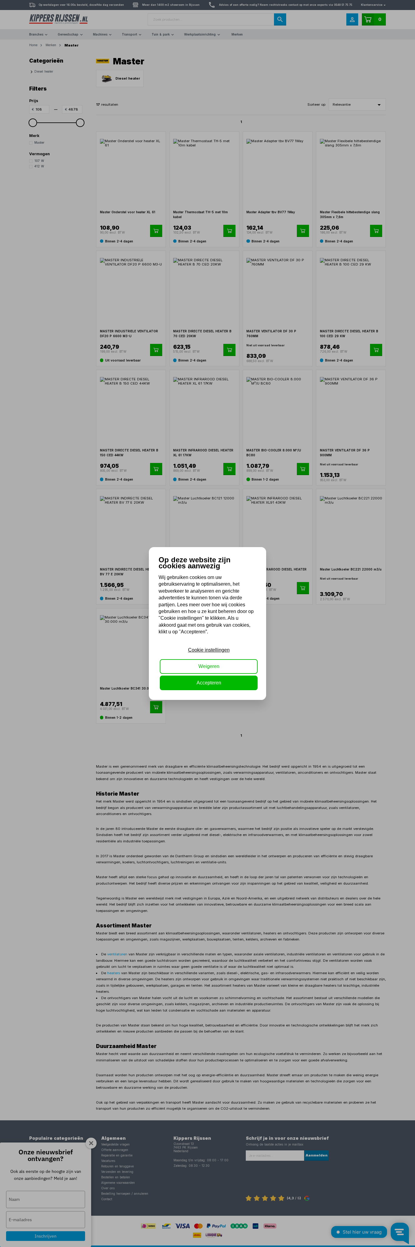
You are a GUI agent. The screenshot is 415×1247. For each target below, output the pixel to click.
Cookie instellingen (209, 650)
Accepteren (209, 682)
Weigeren (208, 666)
